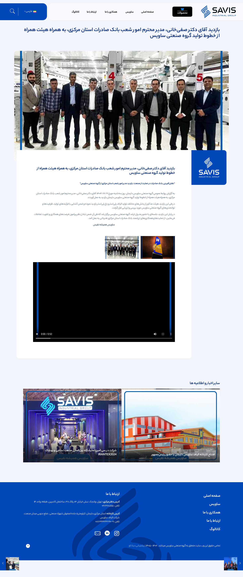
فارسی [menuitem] (29, 11)
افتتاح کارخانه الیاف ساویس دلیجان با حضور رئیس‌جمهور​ (183, 454)
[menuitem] (30, 11)
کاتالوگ (215, 529)
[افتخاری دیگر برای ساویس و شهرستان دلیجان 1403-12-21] (233, 563)
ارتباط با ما (213, 521)
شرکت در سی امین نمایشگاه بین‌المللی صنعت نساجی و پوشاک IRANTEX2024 (81, 452)
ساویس (214, 504)
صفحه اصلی (211, 496)
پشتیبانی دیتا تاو (136, 546)
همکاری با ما (211, 513)
